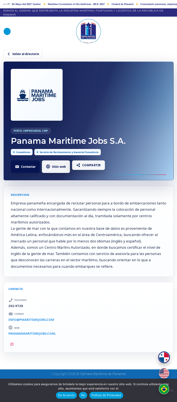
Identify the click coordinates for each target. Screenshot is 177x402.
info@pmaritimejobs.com (31, 319)
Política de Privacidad (106, 395)
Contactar (28, 167)
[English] (164, 373)
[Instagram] (11, 344)
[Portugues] (164, 389)
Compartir (91, 165)
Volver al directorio (25, 54)
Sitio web (59, 167)
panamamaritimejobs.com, (32, 333)
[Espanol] (164, 357)
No (83, 395)
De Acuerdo (66, 395)
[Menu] (7, 31)
